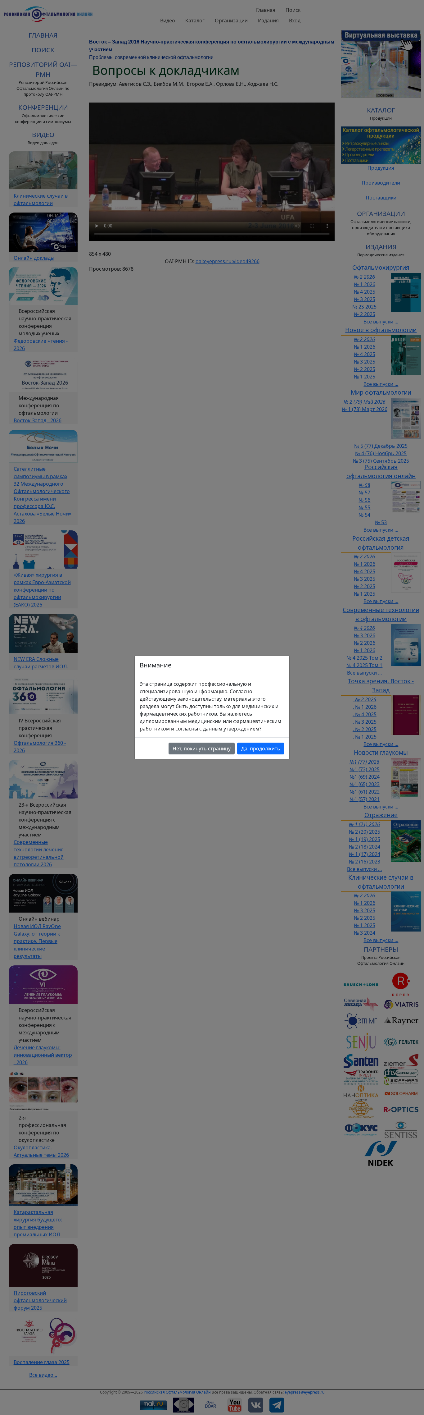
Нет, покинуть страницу (202, 748)
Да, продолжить (260, 748)
